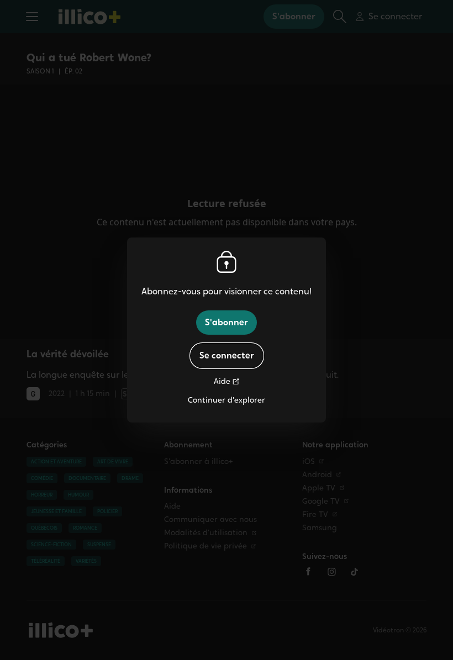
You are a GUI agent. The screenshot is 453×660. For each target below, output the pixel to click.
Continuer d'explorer (226, 400)
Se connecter (226, 355)
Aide (222, 381)
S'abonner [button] (226, 322)
